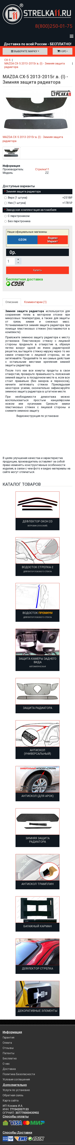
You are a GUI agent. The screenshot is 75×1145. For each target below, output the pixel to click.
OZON (22, 239)
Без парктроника (19, 221)
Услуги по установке (16, 1090)
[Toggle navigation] (71, 36)
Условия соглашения (16, 1079)
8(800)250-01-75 (53, 26)
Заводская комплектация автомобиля (31, 210)
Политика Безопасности (19, 1074)
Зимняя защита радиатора (23, 191)
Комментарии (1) (35, 302)
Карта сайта (10, 1100)
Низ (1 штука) (40, 203)
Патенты (8, 1053)
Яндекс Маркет (52, 239)
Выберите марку (25, 51)
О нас (6, 1063)
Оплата (7, 1042)
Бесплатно (10, 1058)
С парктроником (18, 216)
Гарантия (8, 1037)
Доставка (9, 1069)
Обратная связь (13, 1095)
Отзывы (8, 1048)
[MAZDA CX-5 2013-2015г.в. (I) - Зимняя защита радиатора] (11, 153)
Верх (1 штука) (40, 197)
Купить (37, 270)
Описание (11, 302)
